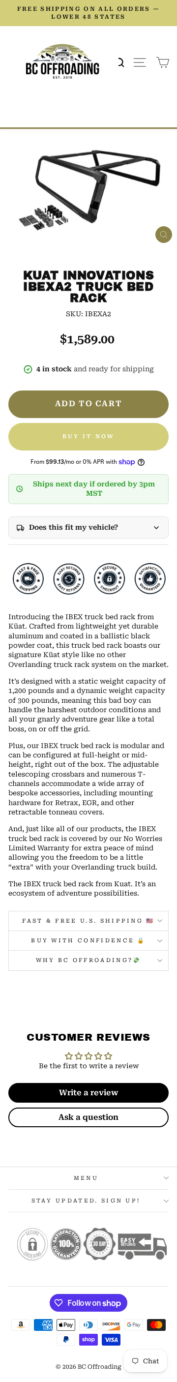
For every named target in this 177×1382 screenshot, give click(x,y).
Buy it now (88, 436)
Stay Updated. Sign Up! (86, 1201)
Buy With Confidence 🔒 (88, 940)
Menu (86, 1178)
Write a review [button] (88, 1092)
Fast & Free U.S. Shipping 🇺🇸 (88, 921)
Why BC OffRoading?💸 (89, 960)
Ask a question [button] (88, 1117)
